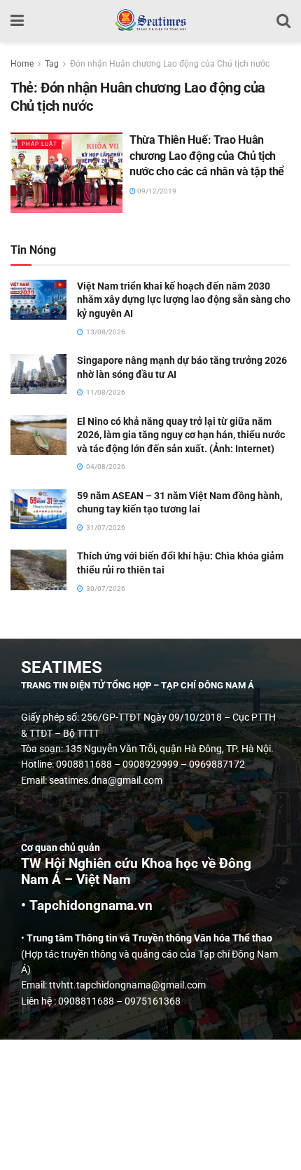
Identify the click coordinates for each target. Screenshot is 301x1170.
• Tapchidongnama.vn (87, 905)
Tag (52, 64)
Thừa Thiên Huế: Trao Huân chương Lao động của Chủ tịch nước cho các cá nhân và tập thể (207, 155)
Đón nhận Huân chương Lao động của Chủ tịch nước (170, 64)
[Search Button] (283, 21)
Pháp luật (39, 144)
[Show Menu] (17, 21)
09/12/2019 (156, 191)
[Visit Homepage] (150, 21)
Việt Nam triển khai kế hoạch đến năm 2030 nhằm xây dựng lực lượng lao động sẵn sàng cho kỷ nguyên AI (183, 299)
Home (22, 64)
